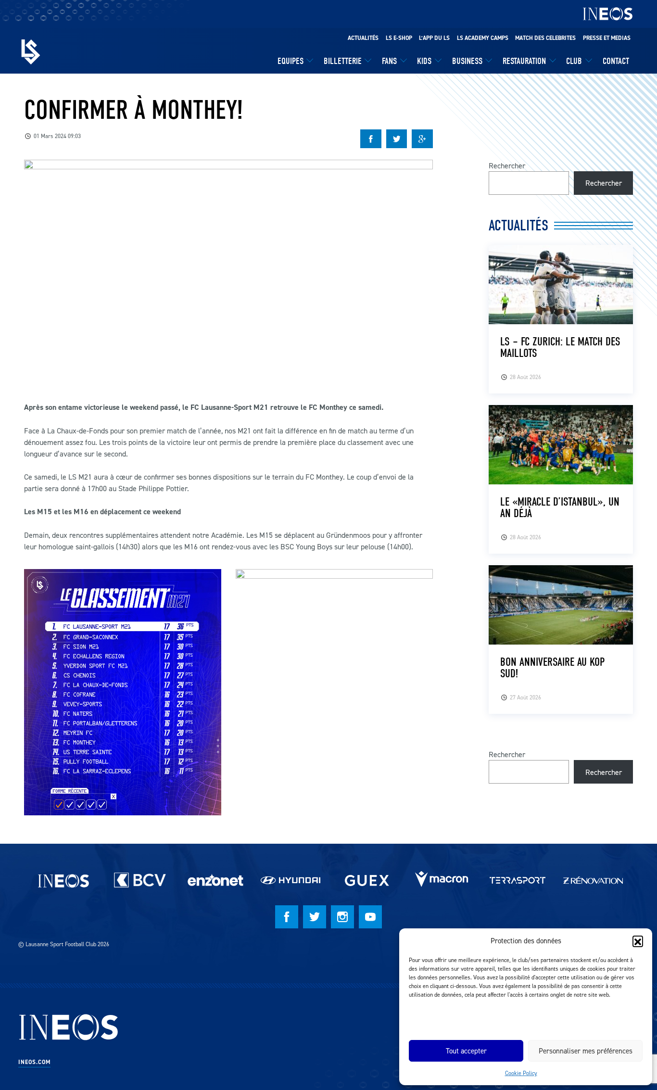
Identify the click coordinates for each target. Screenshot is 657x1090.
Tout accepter (466, 1050)
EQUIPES (290, 61)
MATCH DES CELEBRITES (545, 38)
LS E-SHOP (399, 38)
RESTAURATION (524, 61)
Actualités (363, 38)
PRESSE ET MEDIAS (607, 38)
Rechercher (507, 165)
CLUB (574, 61)
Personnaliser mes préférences (585, 1050)
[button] (638, 941)
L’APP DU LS (434, 38)
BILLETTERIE (343, 61)
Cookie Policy (521, 1073)
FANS (389, 61)
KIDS (424, 61)
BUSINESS (467, 61)
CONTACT (616, 61)
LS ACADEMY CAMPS (482, 38)
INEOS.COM (34, 1062)
